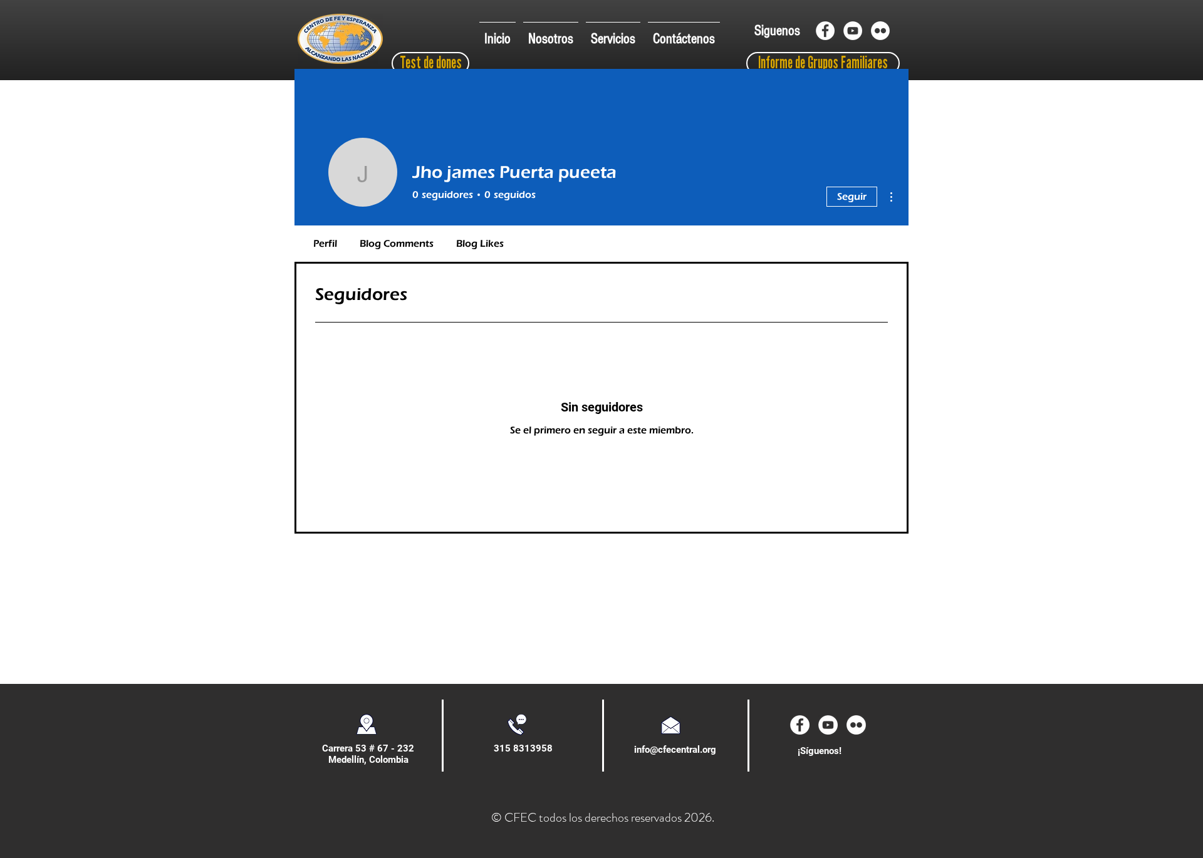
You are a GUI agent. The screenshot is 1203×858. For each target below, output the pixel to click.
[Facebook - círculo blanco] (825, 30)
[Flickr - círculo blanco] (880, 30)
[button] (550, 33)
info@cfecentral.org (675, 749)
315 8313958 (523, 748)
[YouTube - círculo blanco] (852, 30)
